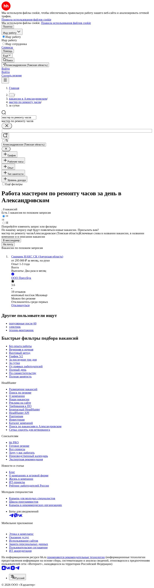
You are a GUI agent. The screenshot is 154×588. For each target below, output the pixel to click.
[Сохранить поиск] (5, 136)
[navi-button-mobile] (5, 80)
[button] (6, 68)
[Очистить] (7, 126)
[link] (8, 60)
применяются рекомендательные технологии (76, 557)
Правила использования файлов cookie (66, 23)
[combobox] (19, 117)
